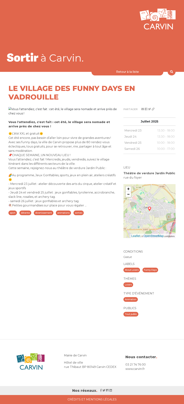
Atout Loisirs (132, 270)
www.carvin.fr (135, 369)
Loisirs (128, 284)
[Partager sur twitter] (150, 109)
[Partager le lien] (153, 109)
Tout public (131, 314)
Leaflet (135, 236)
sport (12, 212)
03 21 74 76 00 (135, 364)
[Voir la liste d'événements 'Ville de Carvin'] (46, 57)
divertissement (43, 212)
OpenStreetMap (154, 236)
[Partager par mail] (143, 109)
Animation (130, 299)
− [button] (128, 194)
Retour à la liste (127, 71)
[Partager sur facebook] (146, 109)
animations (63, 212)
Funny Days (150, 270)
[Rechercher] (172, 71)
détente (25, 212)
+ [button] (128, 189)
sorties (78, 212)
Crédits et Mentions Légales (92, 399)
